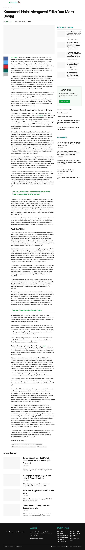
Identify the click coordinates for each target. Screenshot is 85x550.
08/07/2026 (60, 156)
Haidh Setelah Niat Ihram (64, 116)
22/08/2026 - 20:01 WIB (72, 48)
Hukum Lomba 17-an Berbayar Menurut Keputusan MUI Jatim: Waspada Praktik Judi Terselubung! (69, 143)
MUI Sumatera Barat (62, 537)
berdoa (41, 115)
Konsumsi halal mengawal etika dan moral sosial (28, 444)
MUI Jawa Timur (41, 446)
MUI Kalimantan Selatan (74, 536)
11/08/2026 (60, 147)
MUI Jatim (9, 22)
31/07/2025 (60, 165)
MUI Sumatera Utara (62, 535)
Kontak (58, 546)
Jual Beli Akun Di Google (64, 109)
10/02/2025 (60, 181)
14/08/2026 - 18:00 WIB (72, 78)
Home (4, 7)
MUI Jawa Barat (74, 531)
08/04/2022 (25, 465)
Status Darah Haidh (63, 113)
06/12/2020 (25, 480)
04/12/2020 (25, 495)
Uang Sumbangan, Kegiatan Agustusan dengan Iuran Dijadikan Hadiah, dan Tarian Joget (68, 122)
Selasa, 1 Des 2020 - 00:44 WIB (23, 22)
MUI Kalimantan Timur (74, 539)
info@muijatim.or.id (39, 538)
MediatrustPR (10, 546)
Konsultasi (64, 101)
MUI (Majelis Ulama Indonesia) (20, 446)
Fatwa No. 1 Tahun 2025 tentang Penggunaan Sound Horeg (66, 170)
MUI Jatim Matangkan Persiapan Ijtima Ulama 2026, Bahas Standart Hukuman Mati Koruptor (73, 74)
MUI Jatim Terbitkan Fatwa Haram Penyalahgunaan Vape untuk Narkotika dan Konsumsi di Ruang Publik (68, 153)
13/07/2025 (60, 173)
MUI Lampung (61, 539)
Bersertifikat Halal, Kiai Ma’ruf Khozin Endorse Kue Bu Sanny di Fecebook (37, 460)
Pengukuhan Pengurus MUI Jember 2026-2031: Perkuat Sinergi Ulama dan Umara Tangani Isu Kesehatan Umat (74, 34)
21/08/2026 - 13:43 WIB (72, 59)
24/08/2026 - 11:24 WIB (72, 39)
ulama (44, 346)
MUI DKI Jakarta (61, 541)
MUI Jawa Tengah (75, 533)
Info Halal (10, 7)
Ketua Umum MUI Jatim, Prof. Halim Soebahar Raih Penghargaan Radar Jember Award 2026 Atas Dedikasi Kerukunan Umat (74, 55)
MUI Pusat (60, 531)
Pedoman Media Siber (67, 546)
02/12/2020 (25, 510)
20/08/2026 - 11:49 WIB (72, 69)
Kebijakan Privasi (77, 546)
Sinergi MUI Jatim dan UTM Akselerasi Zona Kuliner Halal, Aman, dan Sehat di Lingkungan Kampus (74, 44)
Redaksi (53, 546)
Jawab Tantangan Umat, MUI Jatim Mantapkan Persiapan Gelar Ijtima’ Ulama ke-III (73, 65)
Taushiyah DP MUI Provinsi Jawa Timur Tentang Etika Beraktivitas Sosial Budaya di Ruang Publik (69, 162)
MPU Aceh (60, 533)
